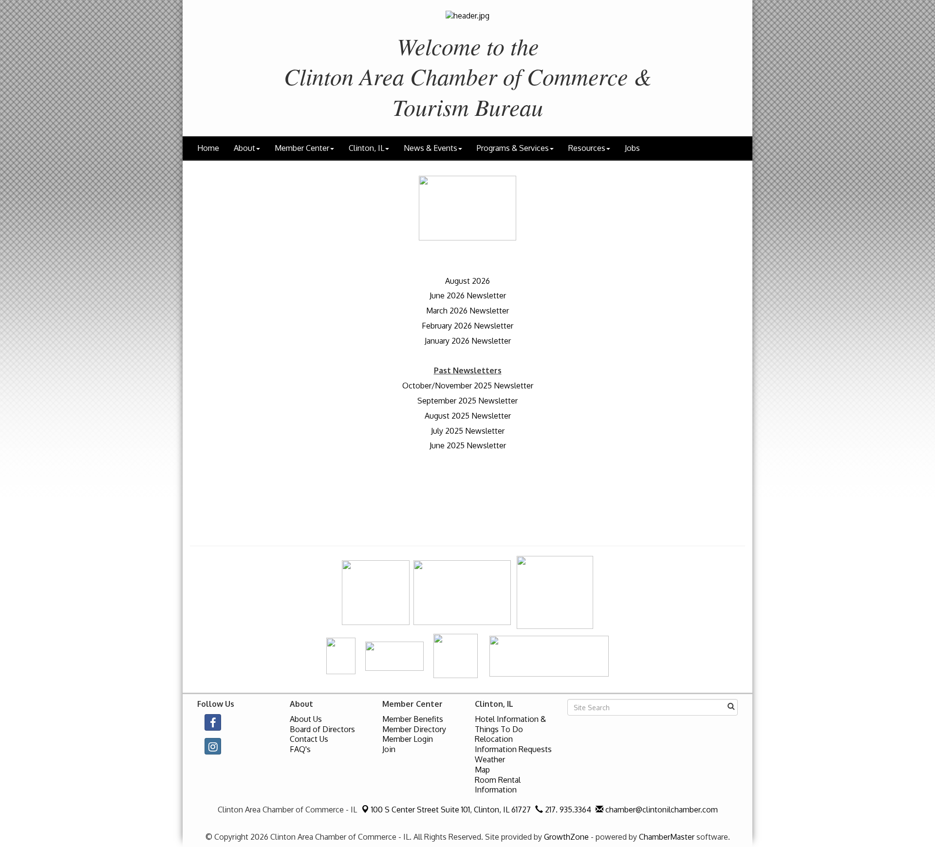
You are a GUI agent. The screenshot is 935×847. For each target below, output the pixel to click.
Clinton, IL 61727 (451, 809)
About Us (306, 719)
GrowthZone (566, 837)
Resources (586, 148)
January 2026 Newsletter (468, 341)
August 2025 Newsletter (468, 416)
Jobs (632, 148)
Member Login (407, 739)
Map (482, 769)
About (244, 148)
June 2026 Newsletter (468, 295)
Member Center (302, 148)
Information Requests (513, 749)
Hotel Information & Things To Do (510, 724)
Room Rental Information (498, 785)
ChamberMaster (666, 837)
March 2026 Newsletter (467, 310)
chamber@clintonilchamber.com (660, 809)
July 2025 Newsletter (468, 431)
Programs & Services (513, 148)
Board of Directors (322, 729)
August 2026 (467, 281)
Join (388, 749)
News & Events (430, 148)
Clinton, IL (366, 148)
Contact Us (309, 739)
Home (208, 148)
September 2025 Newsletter (467, 400)
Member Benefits (412, 719)
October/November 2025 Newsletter (467, 385)
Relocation (494, 739)
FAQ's (300, 749)
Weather (490, 759)
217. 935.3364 (567, 809)
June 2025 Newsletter (468, 445)
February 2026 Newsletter (467, 326)
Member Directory (414, 729)
